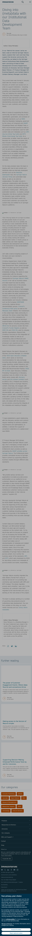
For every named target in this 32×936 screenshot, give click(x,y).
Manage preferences (7, 923)
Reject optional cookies (16, 933)
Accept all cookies (16, 929)
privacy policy (10, 919)
